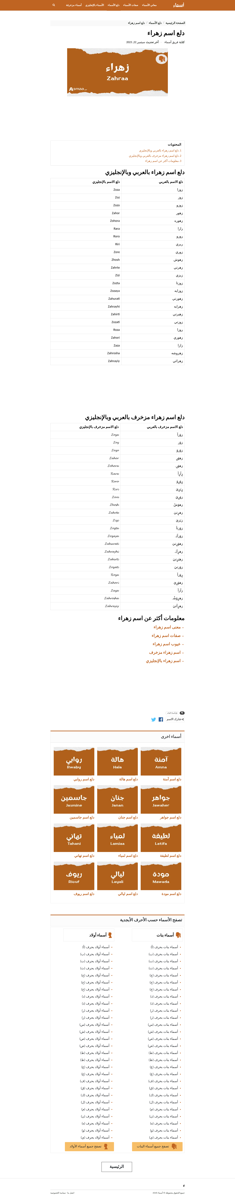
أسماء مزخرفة (74, 5)
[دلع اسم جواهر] (161, 799)
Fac (183, 1186)
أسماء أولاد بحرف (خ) (95, 989)
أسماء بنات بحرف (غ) (164, 1074)
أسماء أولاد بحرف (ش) (94, 1032)
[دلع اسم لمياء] (117, 837)
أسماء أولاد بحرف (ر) (96, 1010)
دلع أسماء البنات (172, 713)
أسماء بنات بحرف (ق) (163, 1088)
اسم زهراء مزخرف (165, 653)
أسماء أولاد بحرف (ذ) (96, 1003)
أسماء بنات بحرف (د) (164, 996)
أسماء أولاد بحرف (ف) (95, 1081)
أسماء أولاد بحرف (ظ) (95, 1060)
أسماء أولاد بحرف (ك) (95, 1095)
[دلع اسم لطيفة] (161, 837)
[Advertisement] (117, 120)
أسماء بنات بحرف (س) (163, 1025)
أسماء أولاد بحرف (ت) (95, 961)
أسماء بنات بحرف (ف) (163, 1081)
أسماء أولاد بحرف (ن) (95, 1116)
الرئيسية (117, 1167)
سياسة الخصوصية (58, 1193)
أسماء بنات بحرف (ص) (163, 1039)
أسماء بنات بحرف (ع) (164, 1067)
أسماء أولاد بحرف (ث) (95, 968)
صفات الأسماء (130, 5)
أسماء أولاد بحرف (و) (96, 1130)
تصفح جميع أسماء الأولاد (86, 1146)
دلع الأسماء (113, 5)
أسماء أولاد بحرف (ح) (95, 982)
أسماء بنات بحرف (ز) (164, 1017)
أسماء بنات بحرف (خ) (164, 989)
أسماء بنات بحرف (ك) (163, 1095)
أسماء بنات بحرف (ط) (163, 1053)
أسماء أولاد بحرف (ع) (95, 1067)
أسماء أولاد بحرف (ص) (94, 1039)
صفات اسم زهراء (166, 636)
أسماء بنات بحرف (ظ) (163, 1060)
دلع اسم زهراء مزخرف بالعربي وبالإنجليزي (154, 156)
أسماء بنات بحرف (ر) (164, 1010)
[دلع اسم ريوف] (74, 876)
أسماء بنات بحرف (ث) (163, 968)
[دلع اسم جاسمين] (74, 799)
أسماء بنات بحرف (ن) (163, 1116)
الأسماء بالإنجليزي (94, 5)
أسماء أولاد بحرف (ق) (95, 1088)
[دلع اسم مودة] (161, 876)
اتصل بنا (70, 1193)
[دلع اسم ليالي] (117, 876)
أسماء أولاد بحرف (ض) (94, 1046)
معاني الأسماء (149, 5)
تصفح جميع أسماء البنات (153, 1146)
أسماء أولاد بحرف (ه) (96, 1123)
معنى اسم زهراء (167, 627)
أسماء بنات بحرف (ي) (163, 1137)
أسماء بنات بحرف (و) (164, 1130)
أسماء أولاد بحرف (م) (95, 1109)
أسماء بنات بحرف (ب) (163, 954)
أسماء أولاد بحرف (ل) (95, 1102)
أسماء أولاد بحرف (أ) (96, 947)
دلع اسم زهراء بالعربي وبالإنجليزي (159, 150)
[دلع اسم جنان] (117, 799)
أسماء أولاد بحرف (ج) (95, 975)
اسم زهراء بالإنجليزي (163, 661)
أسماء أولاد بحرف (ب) (95, 954)
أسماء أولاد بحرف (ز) (96, 1017)
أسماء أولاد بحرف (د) (96, 996)
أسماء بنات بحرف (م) (164, 1109)
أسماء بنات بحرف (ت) (163, 961)
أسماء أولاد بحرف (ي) (95, 1137)
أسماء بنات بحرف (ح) (164, 982)
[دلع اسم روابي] (74, 761)
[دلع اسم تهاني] (74, 837)
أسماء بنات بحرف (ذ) (164, 1003)
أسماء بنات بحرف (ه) (164, 1123)
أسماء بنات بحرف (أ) (164, 947)
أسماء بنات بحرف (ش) (163, 1032)
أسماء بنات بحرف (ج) (164, 975)
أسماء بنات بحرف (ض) (163, 1046)
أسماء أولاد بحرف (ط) (95, 1053)
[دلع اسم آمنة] (161, 761)
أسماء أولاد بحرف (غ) (95, 1074)
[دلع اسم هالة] (117, 761)
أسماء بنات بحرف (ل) (163, 1102)
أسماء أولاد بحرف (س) (94, 1025)
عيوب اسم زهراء (167, 644)
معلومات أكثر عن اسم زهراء (162, 161)
